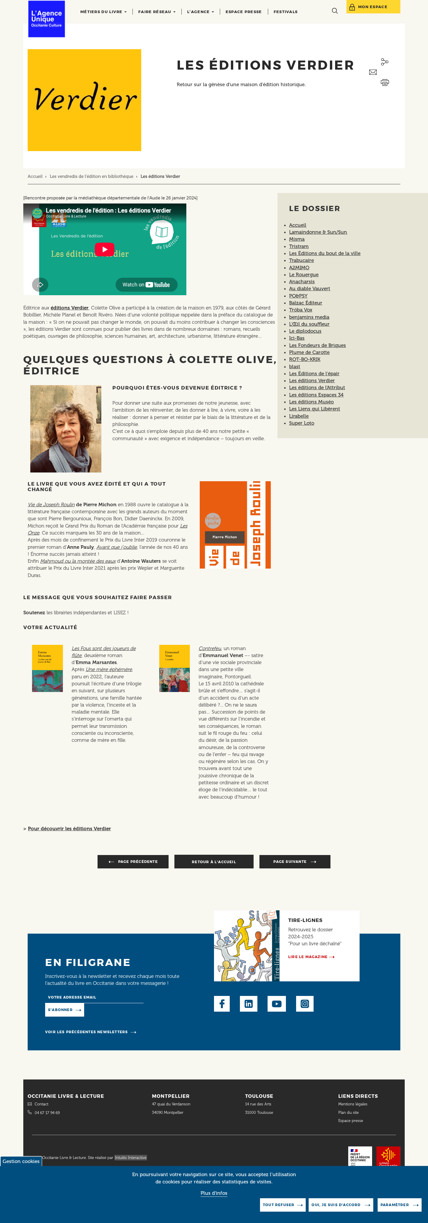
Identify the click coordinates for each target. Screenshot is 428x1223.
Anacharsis (302, 281)
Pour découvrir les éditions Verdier (69, 828)
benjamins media (309, 317)
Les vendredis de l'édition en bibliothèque (91, 176)
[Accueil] (47, 19)
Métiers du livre (102, 11)
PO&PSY (298, 296)
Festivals (286, 11)
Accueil (35, 176)
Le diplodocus (305, 331)
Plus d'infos (214, 1193)
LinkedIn (248, 1004)
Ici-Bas (297, 338)
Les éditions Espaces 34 (316, 395)
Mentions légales (353, 1104)
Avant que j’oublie (116, 547)
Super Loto (301, 423)
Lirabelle (299, 416)
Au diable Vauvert (309, 288)
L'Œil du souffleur (309, 324)
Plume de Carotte (309, 352)
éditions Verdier (70, 308)
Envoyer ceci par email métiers (384, 72)
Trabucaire (301, 260)
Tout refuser (278, 1205)
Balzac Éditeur (305, 303)
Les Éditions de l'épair (314, 373)
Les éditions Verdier (312, 380)
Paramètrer (395, 1205)
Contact (41, 1104)
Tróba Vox (300, 310)
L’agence (199, 11)
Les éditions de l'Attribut (317, 387)
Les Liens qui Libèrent (314, 409)
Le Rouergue (304, 274)
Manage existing (108, 1009)
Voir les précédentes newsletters (86, 1032)
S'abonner (60, 1010)
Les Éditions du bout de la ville (324, 253)
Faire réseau (155, 11)
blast (294, 366)
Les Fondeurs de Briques (317, 345)
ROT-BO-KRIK (304, 359)
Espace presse (244, 11)
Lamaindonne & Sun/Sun (318, 232)
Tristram (299, 246)
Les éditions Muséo (311, 402)
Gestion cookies (21, 1161)
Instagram (305, 1004)
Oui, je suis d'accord (337, 1205)
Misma (297, 239)
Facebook (222, 1004)
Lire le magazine (308, 957)
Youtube (277, 1004)
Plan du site (348, 1112)
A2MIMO (299, 267)
